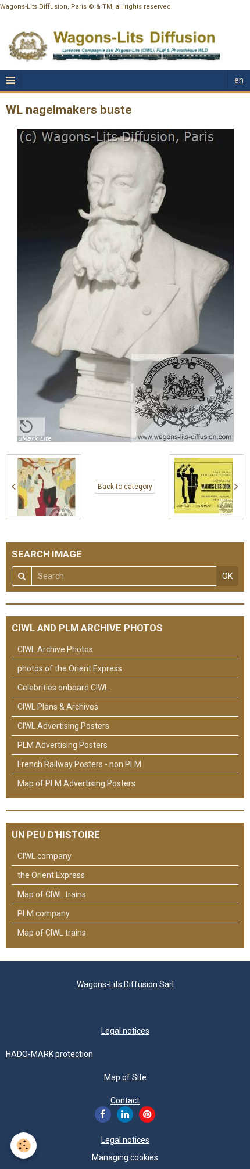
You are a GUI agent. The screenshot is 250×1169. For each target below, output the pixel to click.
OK (227, 576)
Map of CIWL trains (51, 894)
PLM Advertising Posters (62, 745)
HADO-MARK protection (49, 1054)
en (239, 80)
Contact (125, 1100)
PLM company (43, 913)
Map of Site (125, 1077)
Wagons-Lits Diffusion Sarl (125, 984)
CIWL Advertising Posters (63, 726)
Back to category (125, 487)
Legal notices (125, 1030)
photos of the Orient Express (69, 668)
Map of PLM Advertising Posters (76, 783)
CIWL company (44, 856)
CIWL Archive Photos (55, 649)
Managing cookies (125, 1157)
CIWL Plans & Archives (57, 706)
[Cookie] (23, 1145)
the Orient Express (51, 875)
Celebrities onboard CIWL (63, 687)
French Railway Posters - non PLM (79, 764)
